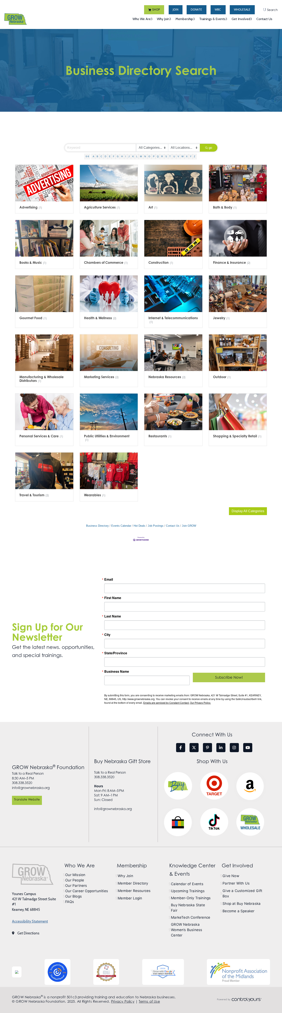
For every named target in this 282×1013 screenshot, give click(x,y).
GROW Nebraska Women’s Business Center (186, 929)
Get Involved (237, 866)
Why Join (125, 876)
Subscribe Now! (229, 677)
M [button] (141, 156)
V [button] (178, 156)
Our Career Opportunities (86, 891)
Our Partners (76, 886)
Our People (74, 880)
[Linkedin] (220, 747)
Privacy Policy (122, 1001)
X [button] (186, 156)
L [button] (136, 156)
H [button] (122, 156)
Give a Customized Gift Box (242, 893)
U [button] (174, 156)
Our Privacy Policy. (200, 702)
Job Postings (156, 525)
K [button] (133, 156)
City (107, 634)
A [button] (93, 156)
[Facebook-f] (180, 747)
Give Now (231, 876)
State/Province (115, 653)
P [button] (153, 156)
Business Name (116, 671)
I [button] (125, 156)
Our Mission (75, 875)
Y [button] (190, 156)
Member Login (130, 898)
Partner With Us (236, 883)
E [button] (109, 156)
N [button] (145, 156)
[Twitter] (194, 747)
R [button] (162, 156)
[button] (154, 9)
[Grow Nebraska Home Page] (32, 874)
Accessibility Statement (30, 921)
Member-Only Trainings (191, 898)
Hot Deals (139, 525)
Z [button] (194, 156)
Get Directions (28, 933)
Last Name (112, 616)
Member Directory (133, 883)
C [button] (101, 156)
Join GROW (189, 525)
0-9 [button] (87, 156)
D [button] (105, 156)
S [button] (166, 156)
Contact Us (172, 525)
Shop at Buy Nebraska (242, 904)
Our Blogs (73, 896)
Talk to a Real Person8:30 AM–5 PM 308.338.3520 (28, 778)
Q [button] (158, 156)
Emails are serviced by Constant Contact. (166, 702)
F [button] (113, 156)
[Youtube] (247, 747)
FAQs (69, 902)
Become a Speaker (238, 911)
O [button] (149, 156)
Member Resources (134, 891)
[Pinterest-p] (207, 747)
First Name (112, 597)
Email (108, 579)
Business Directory (97, 525)
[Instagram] (234, 747)
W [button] (182, 156)
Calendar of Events (187, 884)
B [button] (97, 156)
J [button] (129, 156)
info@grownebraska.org (31, 788)
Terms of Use (149, 1001)
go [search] (210, 147)
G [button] (118, 156)
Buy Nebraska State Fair (188, 907)
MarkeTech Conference (190, 917)
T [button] (170, 156)
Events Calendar (121, 525)
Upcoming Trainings (188, 891)
